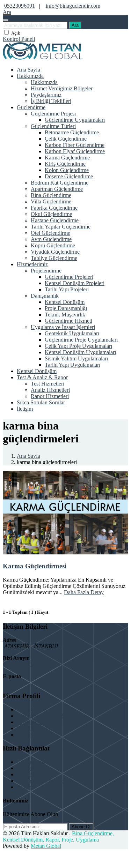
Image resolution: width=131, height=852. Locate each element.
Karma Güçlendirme (67, 157)
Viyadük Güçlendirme (55, 252)
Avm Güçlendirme (51, 239)
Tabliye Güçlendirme (54, 258)
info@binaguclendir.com (73, 6)
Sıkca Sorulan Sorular (41, 402)
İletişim (25, 409)
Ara (75, 25)
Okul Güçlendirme (51, 214)
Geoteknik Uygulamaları (72, 333)
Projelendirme (46, 271)
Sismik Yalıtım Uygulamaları (76, 358)
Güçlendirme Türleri (53, 126)
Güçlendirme (31, 107)
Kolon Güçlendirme (67, 170)
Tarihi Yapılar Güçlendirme (60, 227)
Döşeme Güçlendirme (69, 176)
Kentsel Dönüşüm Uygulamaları (80, 352)
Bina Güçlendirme (51, 195)
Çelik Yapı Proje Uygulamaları (78, 346)
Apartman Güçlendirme (57, 189)
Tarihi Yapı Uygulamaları (72, 365)
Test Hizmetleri (47, 384)
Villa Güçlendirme (51, 201)
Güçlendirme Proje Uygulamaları (81, 340)
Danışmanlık (45, 296)
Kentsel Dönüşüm (65, 302)
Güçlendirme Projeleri (69, 277)
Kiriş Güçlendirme (65, 164)
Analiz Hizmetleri (50, 390)
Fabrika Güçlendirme (54, 208)
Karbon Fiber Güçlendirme (74, 145)
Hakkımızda (30, 76)
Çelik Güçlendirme (66, 139)
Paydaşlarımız (46, 95)
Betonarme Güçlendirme (72, 132)
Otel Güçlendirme (50, 233)
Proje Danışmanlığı (66, 308)
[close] (5, 20)
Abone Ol (81, 826)
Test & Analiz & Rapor (42, 377)
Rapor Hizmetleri (50, 396)
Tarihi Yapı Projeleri (67, 289)
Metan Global (46, 846)
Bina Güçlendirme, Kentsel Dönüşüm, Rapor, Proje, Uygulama (58, 836)
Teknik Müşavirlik (65, 314)
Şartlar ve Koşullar (37, 735)
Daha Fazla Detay (84, 592)
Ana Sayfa (28, 70)
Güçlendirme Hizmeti (68, 321)
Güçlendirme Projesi (53, 114)
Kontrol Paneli (19, 39)
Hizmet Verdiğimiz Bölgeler (62, 88)
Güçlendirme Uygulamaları (75, 120)
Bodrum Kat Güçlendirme (59, 183)
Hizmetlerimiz (32, 264)
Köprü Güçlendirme (53, 245)
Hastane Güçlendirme (55, 220)
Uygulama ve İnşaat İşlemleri (63, 327)
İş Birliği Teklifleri (51, 101)
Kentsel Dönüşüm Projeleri (74, 283)
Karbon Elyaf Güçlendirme (75, 151)
